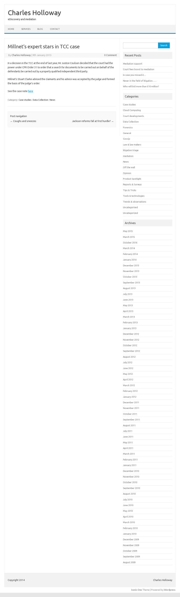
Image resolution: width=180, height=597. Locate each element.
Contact (55, 29)
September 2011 (131, 419)
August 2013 (129, 288)
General (127, 133)
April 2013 (128, 311)
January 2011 (129, 465)
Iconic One (136, 590)
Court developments (133, 116)
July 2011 (127, 431)
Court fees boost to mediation (138, 69)
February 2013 (130, 322)
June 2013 (128, 299)
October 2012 (130, 345)
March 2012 (129, 385)
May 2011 (128, 442)
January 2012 (129, 397)
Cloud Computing (132, 110)
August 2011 (129, 425)
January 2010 (129, 533)
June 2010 (128, 505)
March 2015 (129, 237)
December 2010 (131, 471)
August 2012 (129, 357)
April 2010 (128, 516)
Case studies (25, 100)
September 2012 (131, 351)
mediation (128, 156)
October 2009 (130, 551)
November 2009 (131, 545)
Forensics (128, 127)
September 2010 (131, 488)
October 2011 (130, 414)
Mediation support (132, 63)
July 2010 (127, 499)
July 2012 (127, 362)
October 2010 (130, 482)
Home (11, 29)
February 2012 (130, 391)
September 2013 (131, 282)
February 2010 (130, 528)
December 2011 (131, 402)
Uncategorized (130, 213)
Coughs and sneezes (23, 121)
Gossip (126, 138)
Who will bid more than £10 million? (141, 86)
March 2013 (129, 317)
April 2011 (128, 448)
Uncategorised (130, 207)
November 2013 (131, 271)
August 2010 (129, 493)
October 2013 (130, 276)
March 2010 (129, 522)
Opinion (127, 173)
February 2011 (130, 459)
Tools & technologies (133, 196)
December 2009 (131, 539)
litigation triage (131, 150)
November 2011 (131, 408)
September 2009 (131, 556)
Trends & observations (134, 201)
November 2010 (131, 476)
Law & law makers (132, 144)
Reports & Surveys (132, 184)
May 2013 (128, 305)
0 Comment (110, 55)
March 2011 (129, 453)
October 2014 (130, 242)
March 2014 (129, 248)
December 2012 (131, 334)
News (52, 100)
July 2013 (127, 294)
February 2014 (130, 254)
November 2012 (131, 339)
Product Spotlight (132, 178)
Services (25, 29)
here (30, 91)
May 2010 (128, 511)
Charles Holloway (34, 12)
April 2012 (128, 379)
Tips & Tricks (129, 190)
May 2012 (128, 374)
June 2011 (128, 436)
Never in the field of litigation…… (139, 80)
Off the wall (129, 167)
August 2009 (129, 562)
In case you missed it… (134, 75)
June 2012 (128, 368)
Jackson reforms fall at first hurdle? (93, 121)
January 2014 (129, 259)
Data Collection (40, 100)
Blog (40, 29)
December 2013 (131, 265)
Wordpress (169, 590)
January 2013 (129, 328)
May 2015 (128, 231)
